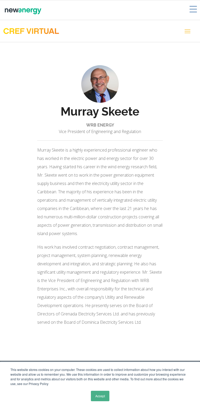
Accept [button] (100, 396)
